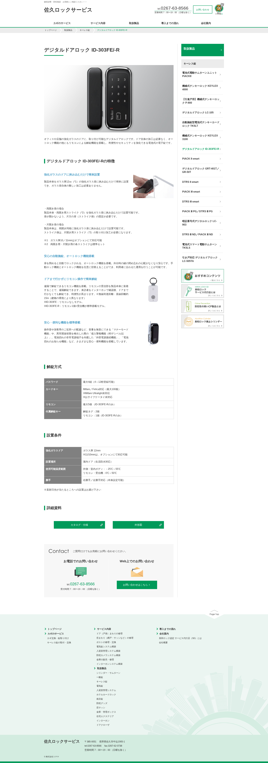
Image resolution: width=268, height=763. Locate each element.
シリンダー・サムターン (108, 673)
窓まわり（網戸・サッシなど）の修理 (114, 638)
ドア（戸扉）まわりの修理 (109, 633)
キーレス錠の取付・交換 (59, 642)
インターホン (102, 720)
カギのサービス (62, 23)
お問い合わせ (202, 9)
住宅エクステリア (105, 716)
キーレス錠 (85, 30)
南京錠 (99, 699)
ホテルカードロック (106, 694)
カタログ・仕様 (79, 525)
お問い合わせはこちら (135, 584)
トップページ (51, 30)
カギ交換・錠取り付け (58, 638)
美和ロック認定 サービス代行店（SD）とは (180, 638)
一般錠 (99, 677)
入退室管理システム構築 (108, 651)
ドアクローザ (102, 725)
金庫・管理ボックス (106, 712)
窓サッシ (100, 707)
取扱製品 (134, 23)
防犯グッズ (101, 703)
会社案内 (206, 23)
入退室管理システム (106, 690)
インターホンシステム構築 (109, 664)
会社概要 (163, 642)
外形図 (138, 525)
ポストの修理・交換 (106, 642)
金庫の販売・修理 (105, 659)
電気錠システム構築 (106, 646)
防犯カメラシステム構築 (108, 655)
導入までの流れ (170, 23)
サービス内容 (98, 23)
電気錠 (99, 686)
